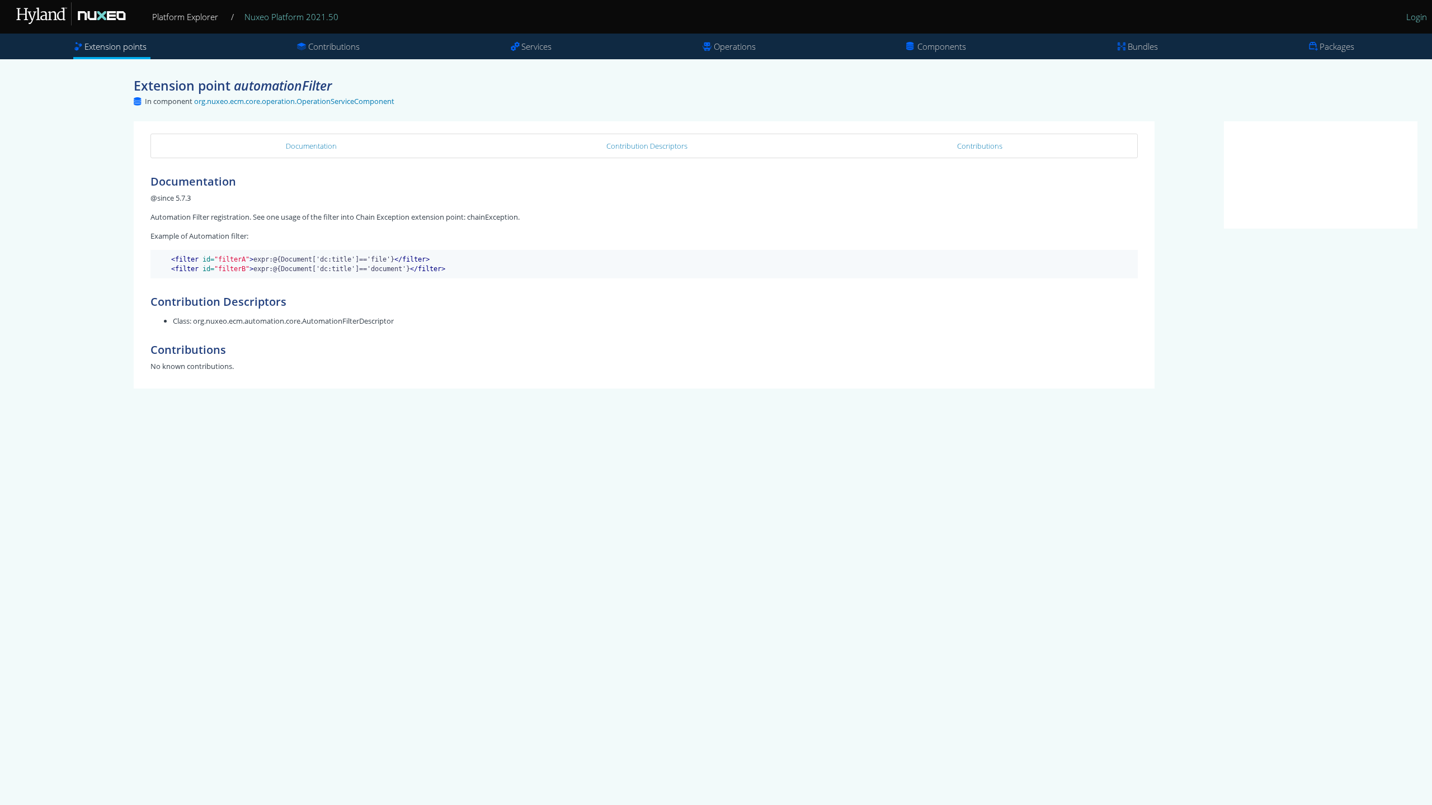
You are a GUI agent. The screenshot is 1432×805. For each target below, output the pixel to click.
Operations (735, 46)
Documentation (311, 146)
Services (536, 46)
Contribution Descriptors (646, 146)
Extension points (115, 46)
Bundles (1143, 46)
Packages (1337, 46)
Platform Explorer (185, 16)
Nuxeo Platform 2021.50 (291, 16)
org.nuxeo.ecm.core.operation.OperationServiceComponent (294, 101)
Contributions (334, 46)
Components (941, 46)
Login (1416, 16)
